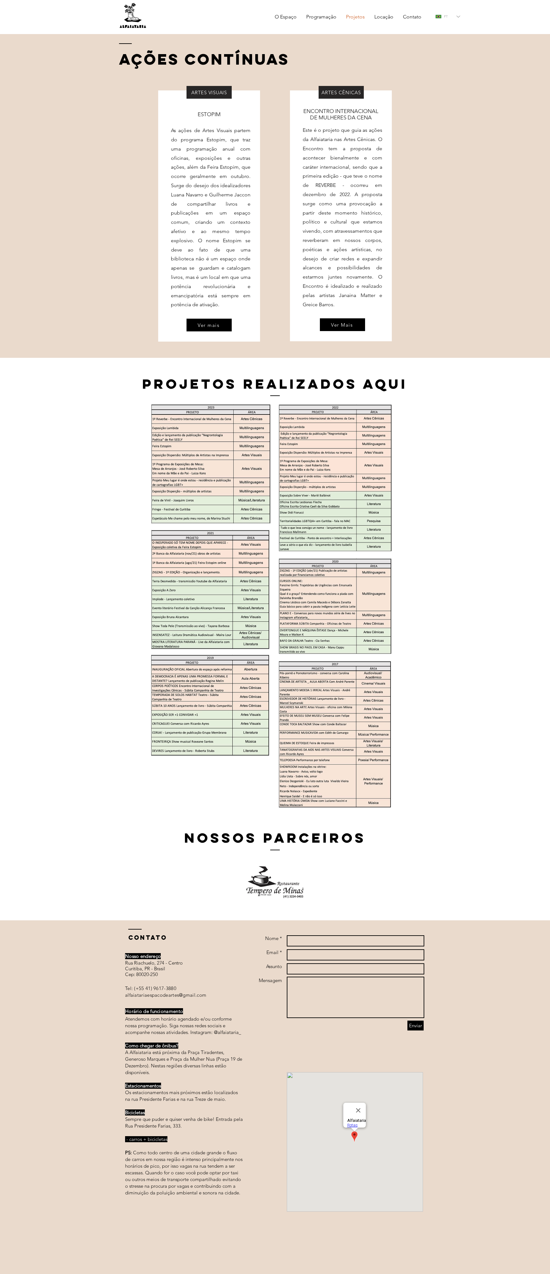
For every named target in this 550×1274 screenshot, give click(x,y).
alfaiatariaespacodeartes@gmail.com (165, 995)
